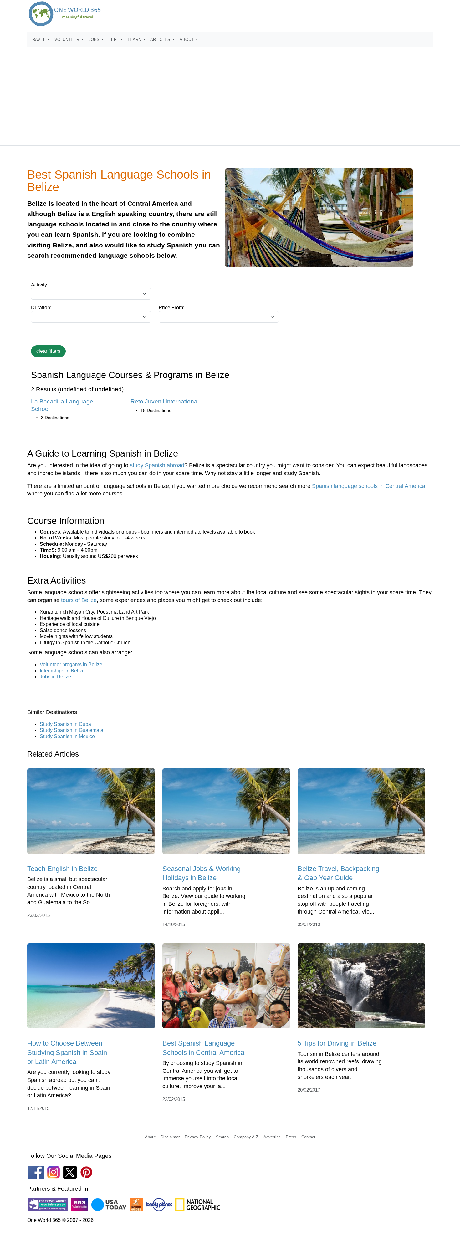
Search (222, 1137)
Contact (308, 1137)
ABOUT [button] (187, 39)
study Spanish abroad (157, 465)
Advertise (272, 1137)
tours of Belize (79, 600)
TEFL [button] (114, 39)
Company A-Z (246, 1137)
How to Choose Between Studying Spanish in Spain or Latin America (67, 1052)
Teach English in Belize (62, 869)
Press (291, 1137)
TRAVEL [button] (38, 39)
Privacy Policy (198, 1137)
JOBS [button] (95, 39)
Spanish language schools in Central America (368, 486)
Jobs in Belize (55, 676)
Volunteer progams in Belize (71, 664)
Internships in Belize (62, 670)
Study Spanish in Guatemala (71, 730)
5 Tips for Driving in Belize (337, 1043)
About (150, 1137)
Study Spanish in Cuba (65, 724)
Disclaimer (170, 1137)
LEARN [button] (135, 39)
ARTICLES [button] (160, 39)
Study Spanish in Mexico (67, 736)
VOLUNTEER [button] (67, 39)
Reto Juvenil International (164, 401)
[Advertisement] (230, 93)
